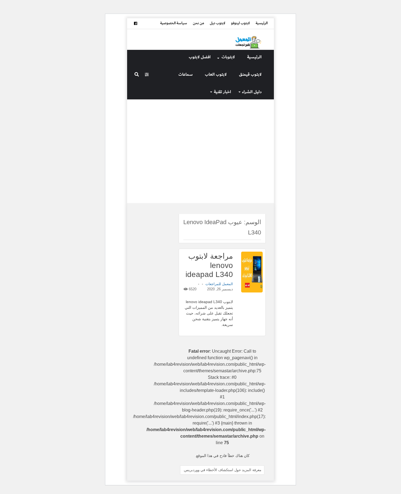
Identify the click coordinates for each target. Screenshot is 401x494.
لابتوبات (228, 57)
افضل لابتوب (200, 57)
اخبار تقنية (222, 92)
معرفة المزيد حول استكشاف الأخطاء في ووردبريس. (222, 470)
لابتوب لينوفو (240, 23)
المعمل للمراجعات (219, 284)
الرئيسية (262, 23)
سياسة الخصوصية (173, 23)
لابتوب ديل (217, 23)
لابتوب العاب (216, 74)
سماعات (185, 74)
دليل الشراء (252, 92)
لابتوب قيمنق (250, 74)
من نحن (198, 23)
